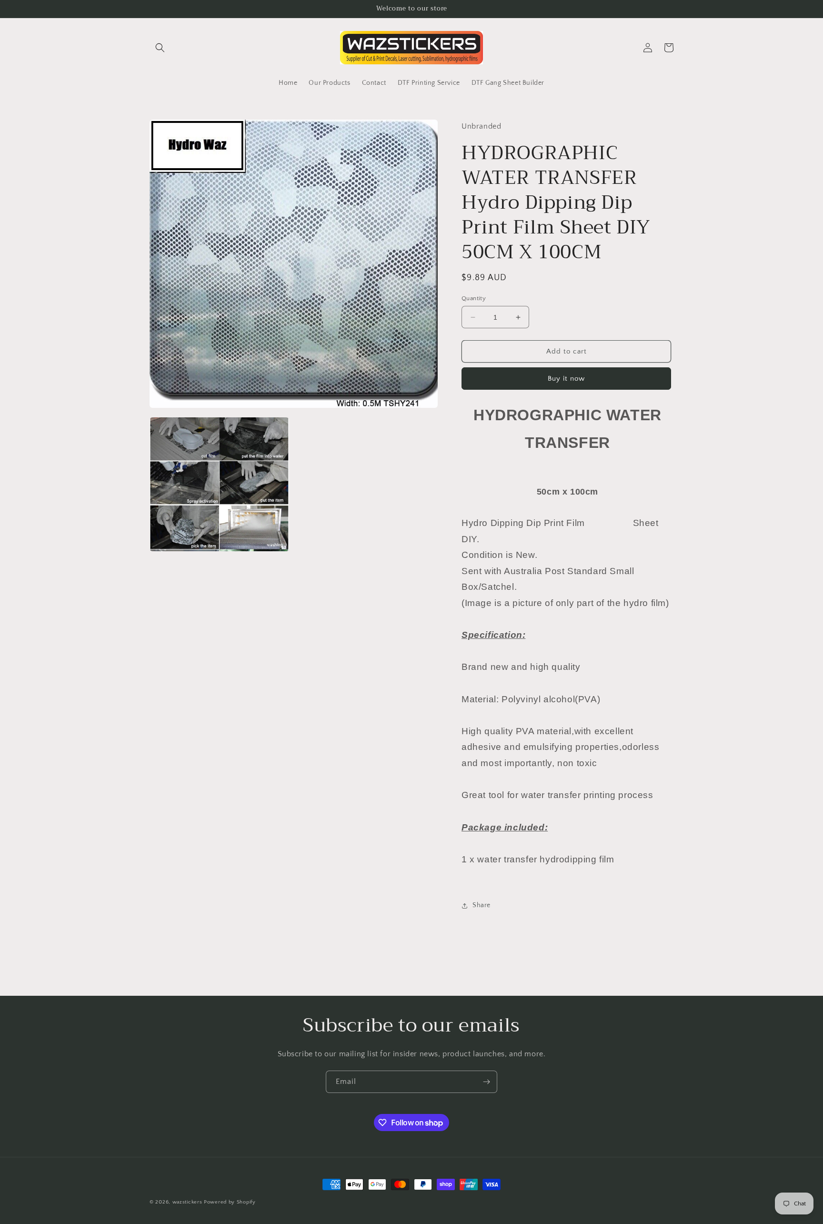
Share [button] (481, 905)
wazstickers (187, 1202)
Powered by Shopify (230, 1202)
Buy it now (566, 378)
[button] (160, 47)
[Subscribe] (486, 1082)
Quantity (474, 298)
